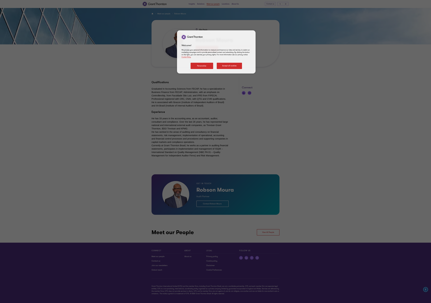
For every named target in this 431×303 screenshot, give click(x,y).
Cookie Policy (186, 57)
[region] (216, 52)
